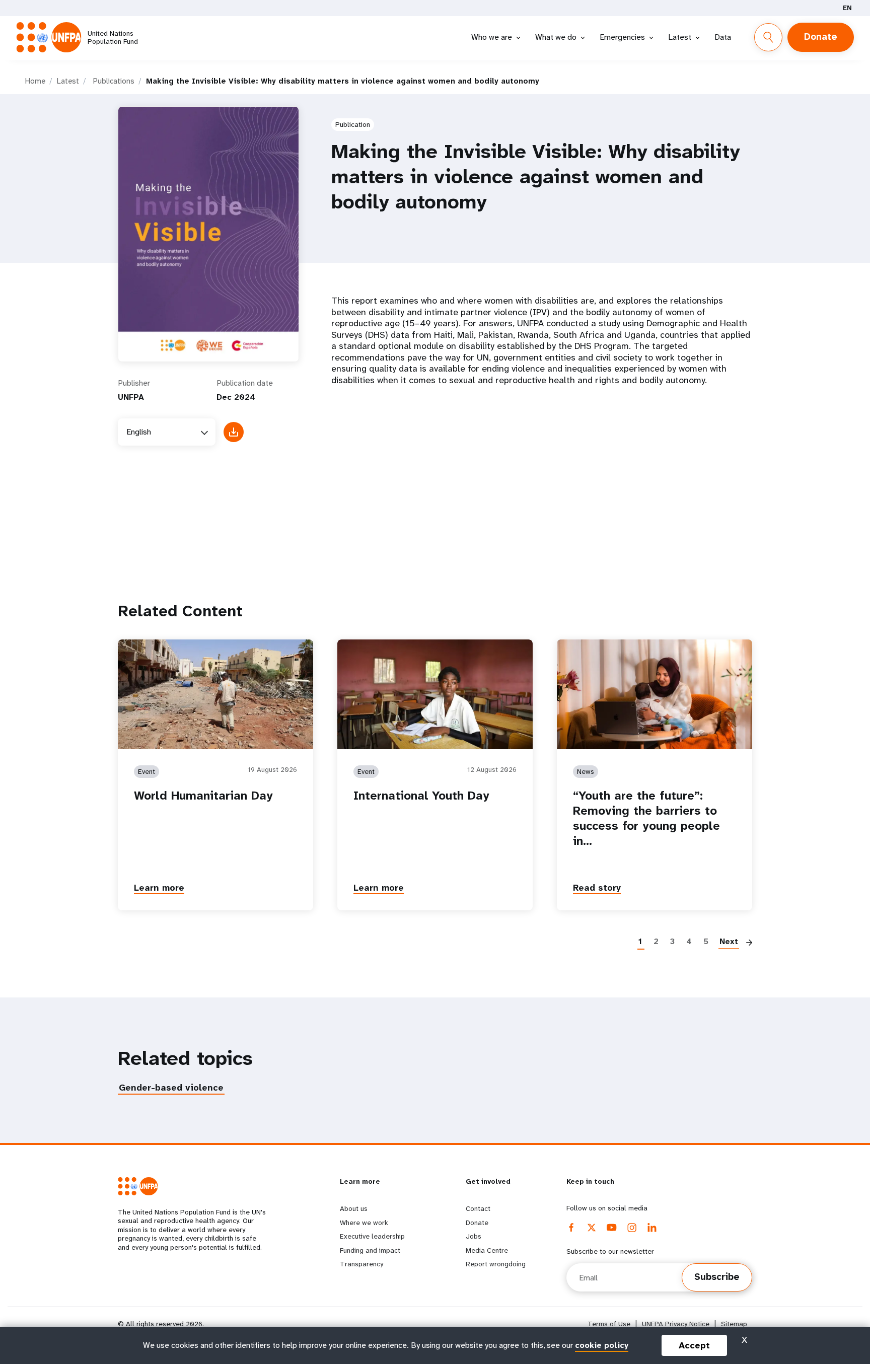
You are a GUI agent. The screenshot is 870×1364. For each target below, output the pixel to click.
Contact (478, 1208)
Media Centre (487, 1250)
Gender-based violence (171, 1088)
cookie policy (601, 1345)
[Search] (768, 37)
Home (35, 81)
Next (728, 941)
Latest (679, 37)
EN (847, 8)
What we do (555, 37)
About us (354, 1208)
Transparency (361, 1263)
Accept (694, 1345)
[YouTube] (611, 1228)
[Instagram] (631, 1228)
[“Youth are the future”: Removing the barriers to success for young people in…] (654, 694)
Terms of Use (609, 1324)
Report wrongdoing (496, 1263)
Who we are (491, 37)
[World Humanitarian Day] (215, 694)
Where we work (364, 1222)
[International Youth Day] (435, 694)
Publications (113, 81)
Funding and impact (370, 1250)
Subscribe (717, 1277)
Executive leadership (372, 1236)
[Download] (234, 432)
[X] (591, 1228)
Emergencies (622, 37)
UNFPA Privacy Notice (675, 1324)
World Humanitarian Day (203, 795)
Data (722, 37)
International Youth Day (421, 795)
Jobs (473, 1236)
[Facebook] (571, 1228)
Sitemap (734, 1324)
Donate (820, 37)
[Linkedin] (652, 1228)
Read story (597, 888)
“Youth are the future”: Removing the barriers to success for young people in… (646, 818)
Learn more (159, 888)
